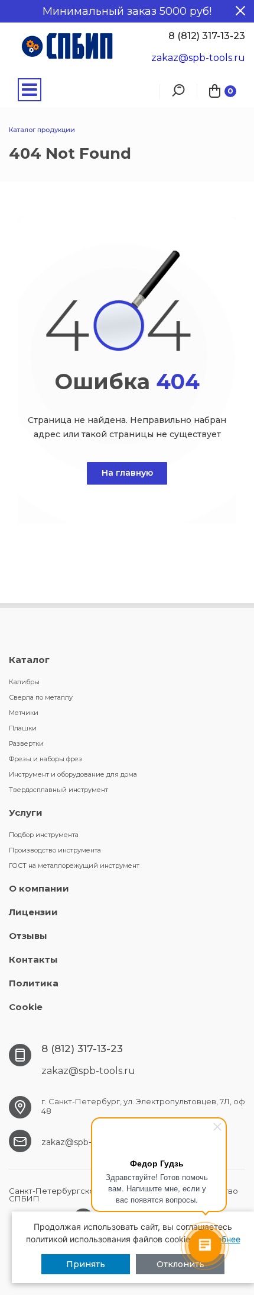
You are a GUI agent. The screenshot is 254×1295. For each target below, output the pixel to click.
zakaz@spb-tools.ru (198, 57)
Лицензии (33, 912)
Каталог (29, 659)
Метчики (23, 713)
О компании (39, 888)
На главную (127, 472)
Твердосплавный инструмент (58, 790)
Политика (33, 983)
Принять (85, 1264)
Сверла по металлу (41, 697)
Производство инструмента (55, 850)
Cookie (26, 1006)
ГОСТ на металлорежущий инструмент (74, 865)
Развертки (26, 743)
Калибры (24, 682)
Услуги (26, 812)
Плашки (23, 728)
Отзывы (28, 935)
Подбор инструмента (44, 835)
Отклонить (180, 1264)
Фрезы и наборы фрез (45, 759)
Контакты (33, 959)
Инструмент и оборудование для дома (73, 774)
